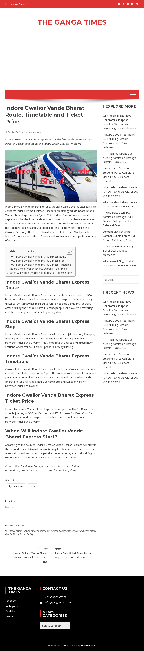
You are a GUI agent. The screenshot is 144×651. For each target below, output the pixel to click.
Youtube (10, 611)
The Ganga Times (72, 22)
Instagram (36, 470)
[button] (68, 252)
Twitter (25, 470)
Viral (74, 645)
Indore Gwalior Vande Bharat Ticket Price (70, 530)
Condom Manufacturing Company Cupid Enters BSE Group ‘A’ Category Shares (119, 236)
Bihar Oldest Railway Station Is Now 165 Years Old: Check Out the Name (120, 191)
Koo (51, 470)
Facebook (14, 470)
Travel (21, 525)
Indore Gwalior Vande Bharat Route (33, 530)
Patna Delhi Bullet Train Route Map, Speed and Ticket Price (73, 553)
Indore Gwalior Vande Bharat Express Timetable (43, 264)
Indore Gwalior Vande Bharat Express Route (40, 256)
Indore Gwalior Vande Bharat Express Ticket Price (38, 268)
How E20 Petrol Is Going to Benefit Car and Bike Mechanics (119, 250)
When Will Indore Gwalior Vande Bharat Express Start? (41, 272)
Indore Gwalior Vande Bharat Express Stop (40, 260)
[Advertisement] (72, 63)
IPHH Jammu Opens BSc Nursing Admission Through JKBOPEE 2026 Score (119, 158)
